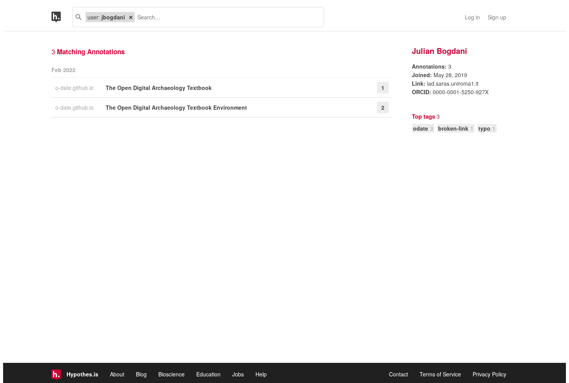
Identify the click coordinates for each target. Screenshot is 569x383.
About (117, 374)
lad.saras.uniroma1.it (452, 83)
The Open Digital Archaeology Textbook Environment (176, 107)
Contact (398, 374)
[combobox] (226, 17)
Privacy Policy (489, 374)
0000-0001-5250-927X (460, 92)
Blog (141, 374)
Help (261, 374)
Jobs (238, 374)
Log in (472, 17)
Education (208, 374)
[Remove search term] (131, 17)
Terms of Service (440, 374)
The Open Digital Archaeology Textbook (159, 87)
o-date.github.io (75, 87)
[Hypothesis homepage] (61, 17)
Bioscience (171, 374)
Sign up (497, 17)
